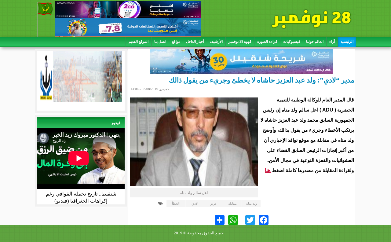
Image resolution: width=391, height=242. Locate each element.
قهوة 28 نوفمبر (239, 41)
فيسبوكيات (291, 41)
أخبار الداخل (195, 41)
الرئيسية (347, 41)
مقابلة (232, 203)
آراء (332, 41)
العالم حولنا (314, 41)
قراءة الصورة (267, 41)
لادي (195, 203)
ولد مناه (251, 203)
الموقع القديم (138, 41)
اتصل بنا (160, 41)
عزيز (213, 203)
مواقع (176, 41)
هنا (268, 170)
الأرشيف (216, 41)
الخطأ (176, 203)
